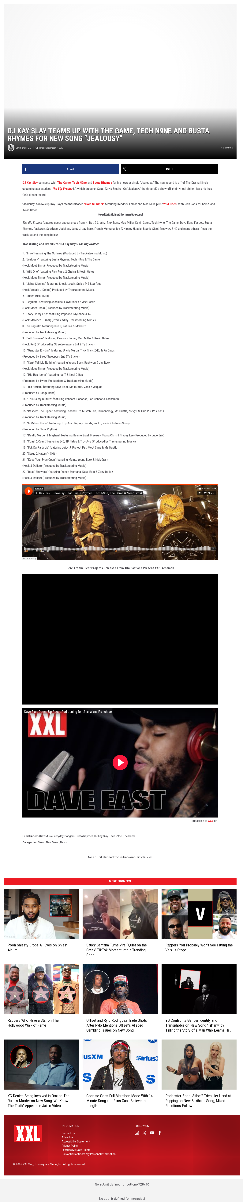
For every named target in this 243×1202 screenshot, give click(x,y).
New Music (52, 842)
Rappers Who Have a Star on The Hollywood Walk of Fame (33, 1023)
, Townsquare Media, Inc (47, 1164)
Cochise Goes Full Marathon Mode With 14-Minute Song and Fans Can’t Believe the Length (120, 1101)
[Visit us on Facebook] (161, 1133)
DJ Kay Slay (30, 182)
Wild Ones (170, 204)
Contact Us (68, 1133)
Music (41, 842)
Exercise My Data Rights (76, 1149)
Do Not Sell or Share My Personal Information (89, 1154)
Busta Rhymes (102, 182)
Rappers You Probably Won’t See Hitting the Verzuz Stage (199, 947)
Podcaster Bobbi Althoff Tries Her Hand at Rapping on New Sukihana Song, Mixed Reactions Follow (198, 1101)
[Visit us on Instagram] (138, 1133)
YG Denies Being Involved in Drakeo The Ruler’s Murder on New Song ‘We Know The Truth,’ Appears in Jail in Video (38, 1101)
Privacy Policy (70, 1145)
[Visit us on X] (146, 1133)
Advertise (67, 1137)
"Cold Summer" (94, 204)
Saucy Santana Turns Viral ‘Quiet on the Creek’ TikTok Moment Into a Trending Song (116, 950)
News (63, 842)
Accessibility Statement (76, 1141)
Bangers (70, 836)
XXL (210, 821)
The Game (64, 182)
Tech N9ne (79, 182)
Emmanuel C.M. (24, 147)
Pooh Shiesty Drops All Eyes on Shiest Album (37, 947)
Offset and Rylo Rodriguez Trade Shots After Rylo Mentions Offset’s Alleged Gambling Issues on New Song (116, 1025)
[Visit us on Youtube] (153, 1133)
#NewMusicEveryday (50, 836)
